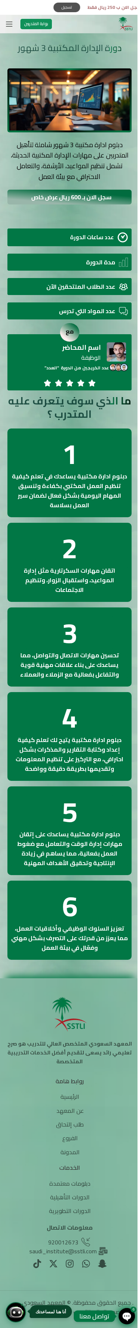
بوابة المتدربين (36, 23)
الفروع (70, 1138)
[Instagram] (70, 1264)
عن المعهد (70, 1111)
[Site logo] (126, 23)
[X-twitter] (53, 1264)
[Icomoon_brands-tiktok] (37, 1264)
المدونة (70, 1152)
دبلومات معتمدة (69, 1183)
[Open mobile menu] (9, 24)
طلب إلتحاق (70, 1124)
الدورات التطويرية (70, 1211)
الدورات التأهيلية (70, 1197)
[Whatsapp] (86, 1264)
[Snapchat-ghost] (102, 1264)
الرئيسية (69, 1096)
